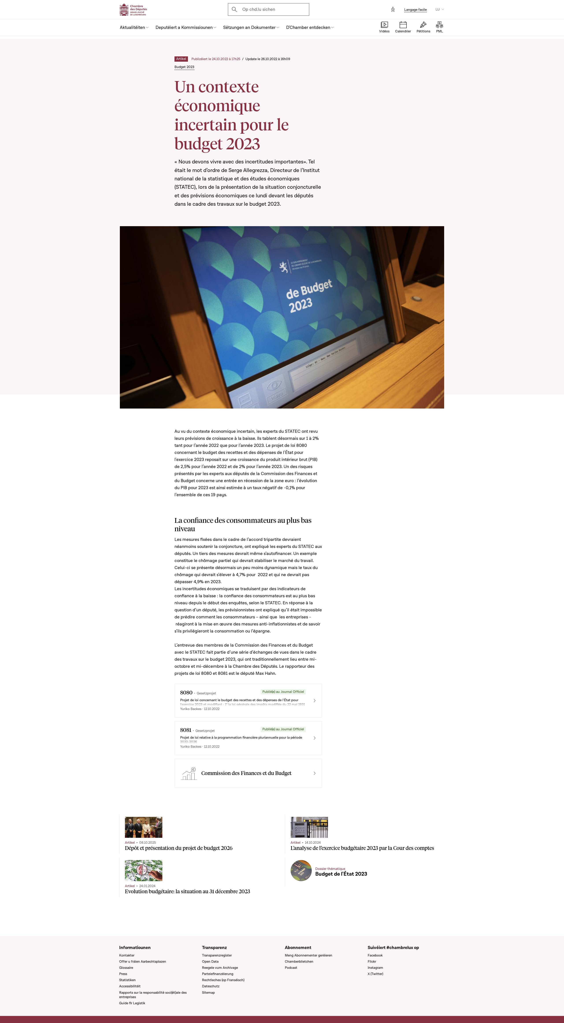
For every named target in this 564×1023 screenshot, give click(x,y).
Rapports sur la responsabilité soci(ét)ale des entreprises (153, 994)
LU (438, 9)
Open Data (210, 961)
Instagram (375, 968)
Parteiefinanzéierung (217, 974)
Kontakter (126, 955)
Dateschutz (210, 986)
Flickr (372, 961)
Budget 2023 (184, 67)
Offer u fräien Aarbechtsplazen (142, 961)
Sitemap (208, 992)
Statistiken (127, 980)
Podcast (291, 968)
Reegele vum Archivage (220, 968)
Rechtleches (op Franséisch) (223, 980)
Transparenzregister (217, 955)
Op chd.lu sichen (258, 9)
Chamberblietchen (299, 961)
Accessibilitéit (130, 986)
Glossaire (126, 968)
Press (123, 974)
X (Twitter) (375, 974)
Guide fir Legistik (132, 1003)
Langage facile (415, 9)
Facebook (375, 955)
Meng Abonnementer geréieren (308, 955)
